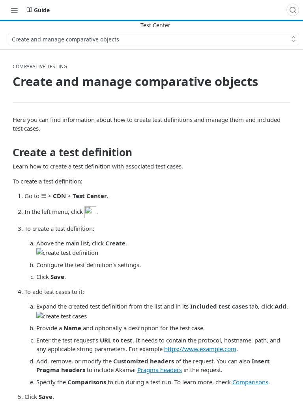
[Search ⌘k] (292, 10)
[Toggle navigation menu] (14, 10)
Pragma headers (159, 370)
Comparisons (250, 382)
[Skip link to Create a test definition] (7, 152)
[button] (90, 211)
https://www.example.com (200, 349)
